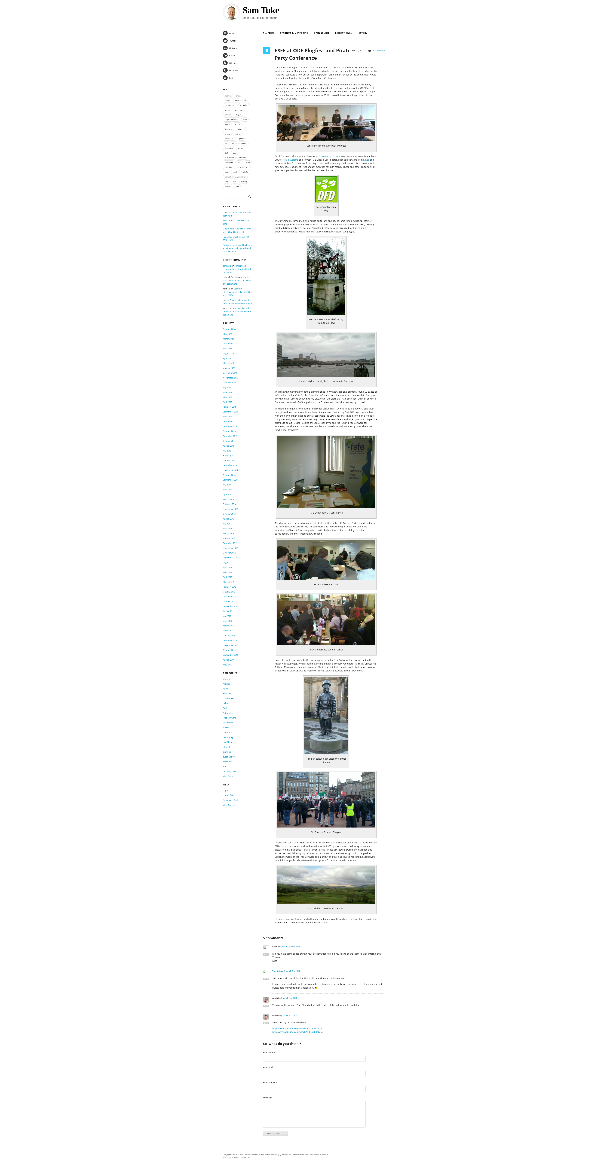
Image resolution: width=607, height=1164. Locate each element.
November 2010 (230, 645)
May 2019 (227, 397)
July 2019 (227, 387)
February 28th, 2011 (291, 946)
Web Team (228, 776)
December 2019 (230, 372)
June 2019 (227, 392)
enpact (227, 124)
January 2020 (229, 368)
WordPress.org (230, 805)
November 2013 (230, 509)
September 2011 (230, 606)
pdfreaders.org (242, 167)
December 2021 (230, 343)
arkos (237, 100)
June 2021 (227, 348)
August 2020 (228, 353)
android (228, 95)
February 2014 (229, 504)
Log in (226, 790)
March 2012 (228, 581)
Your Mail (268, 1067)
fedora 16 (228, 129)
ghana (241, 138)
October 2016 (229, 431)
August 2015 (228, 445)
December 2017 (230, 421)
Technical (227, 761)
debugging (239, 110)
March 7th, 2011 (290, 998)
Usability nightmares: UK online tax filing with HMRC (237, 292)
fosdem (237, 133)
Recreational (343, 32)
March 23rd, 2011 (290, 1015)
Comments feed (230, 800)
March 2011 (228, 625)
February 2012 (229, 586)
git (226, 143)
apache (238, 95)
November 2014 (230, 470)
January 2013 (229, 538)
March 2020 (228, 363)
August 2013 (228, 518)
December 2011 (230, 596)
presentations (241, 176)
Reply (266, 954)
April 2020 (227, 358)
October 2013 (229, 513)
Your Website (270, 1082)
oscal (248, 162)
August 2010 (228, 659)
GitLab (232, 55)
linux (234, 153)
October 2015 (229, 440)
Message (267, 1097)
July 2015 (227, 450)
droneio (228, 114)
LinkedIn (233, 48)
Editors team (229, 713)
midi (239, 162)
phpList (226, 747)
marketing (242, 157)
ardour (227, 100)
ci (245, 100)
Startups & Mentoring (294, 32)
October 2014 (229, 475)
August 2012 (228, 562)
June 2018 (227, 416)
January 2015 (229, 460)
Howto (226, 727)
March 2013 (228, 533)
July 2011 (227, 616)
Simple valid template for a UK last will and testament (237, 269)
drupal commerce (231, 119)
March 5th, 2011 (293, 971)
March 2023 (228, 338)
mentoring (229, 162)
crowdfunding (230, 105)
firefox (227, 133)
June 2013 (227, 528)
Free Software (229, 717)
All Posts (269, 32)
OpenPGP (233, 70)
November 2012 (230, 548)
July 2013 (227, 523)
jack (226, 153)
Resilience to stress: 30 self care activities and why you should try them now (237, 248)
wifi (237, 186)
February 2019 (229, 406)
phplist (245, 172)
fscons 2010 (229, 138)
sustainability (229, 756)
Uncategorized (229, 771)
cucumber (244, 105)
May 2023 (227, 334)
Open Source (321, 32)
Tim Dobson (278, 971)
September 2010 (230, 654)
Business (227, 693)
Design (226, 708)
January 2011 (229, 635)
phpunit (228, 176)
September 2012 (230, 557)
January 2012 (229, 591)
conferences (228, 698)
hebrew (240, 148)
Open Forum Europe (329, 156)
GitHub (232, 63)
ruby (226, 181)
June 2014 (227, 489)
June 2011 (227, 621)
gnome (243, 143)
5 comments (378, 50)
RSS (231, 77)
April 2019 (227, 402)
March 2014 (228, 499)
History (362, 32)
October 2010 (229, 650)
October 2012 (229, 552)
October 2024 (229, 329)
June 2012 (227, 567)
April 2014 (227, 494)
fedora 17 (240, 129)
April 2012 (227, 577)
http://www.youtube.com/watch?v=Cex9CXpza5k (297, 1031)
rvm (234, 181)
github (234, 143)
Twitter (232, 40)
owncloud (228, 167)
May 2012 (227, 572)
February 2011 (229, 630)
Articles (226, 683)
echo (245, 119)
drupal (238, 114)
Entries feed (228, 795)
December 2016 (230, 426)
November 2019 (230, 377)
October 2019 (229, 382)
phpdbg (235, 172)
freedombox (229, 722)
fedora (237, 124)
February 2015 (229, 455)
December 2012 (230, 543)
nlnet (366, 159)
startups (228, 186)
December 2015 (230, 436)
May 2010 (227, 664)
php (226, 172)
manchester (229, 157)
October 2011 (229, 601)
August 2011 (228, 611)
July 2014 (227, 484)
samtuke (227, 265)
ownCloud (228, 742)
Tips (225, 766)
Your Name (269, 1052)
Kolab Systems (290, 159)
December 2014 (230, 465)
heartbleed (229, 148)
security (244, 181)
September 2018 (230, 411)
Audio (225, 688)
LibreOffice (228, 732)
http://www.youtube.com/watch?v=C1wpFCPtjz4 (297, 1028)
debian (227, 110)
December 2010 (230, 640)
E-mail (232, 33)
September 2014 (230, 479)
